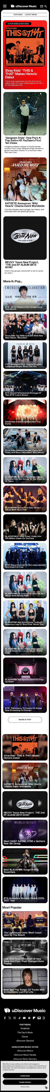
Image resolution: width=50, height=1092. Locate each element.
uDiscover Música (25, 1051)
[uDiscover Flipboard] (34, 1018)
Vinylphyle (25, 1028)
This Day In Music (25, 1032)
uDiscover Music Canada (25, 1055)
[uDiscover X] (10, 1018)
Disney (25, 1037)
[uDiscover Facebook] (5, 1018)
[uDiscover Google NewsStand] (39, 1018)
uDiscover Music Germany (25, 1059)
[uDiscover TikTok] (19, 1018)
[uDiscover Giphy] (44, 1018)
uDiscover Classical (25, 1041)
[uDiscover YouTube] (24, 1018)
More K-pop (25, 720)
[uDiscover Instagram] (14, 1018)
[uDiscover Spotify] (29, 1018)
